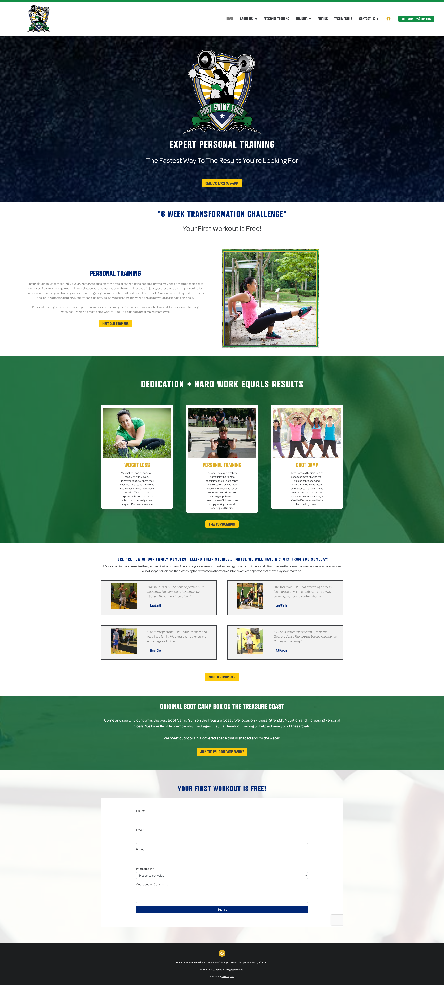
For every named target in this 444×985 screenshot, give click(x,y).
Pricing (323, 18)
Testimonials (343, 18)
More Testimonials (222, 677)
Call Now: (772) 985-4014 (416, 19)
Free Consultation (222, 524)
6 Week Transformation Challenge (211, 962)
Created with (222, 976)
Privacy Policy (251, 962)
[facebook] (388, 18)
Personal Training (276, 18)
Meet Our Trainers (115, 323)
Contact (263, 962)
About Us (248, 18)
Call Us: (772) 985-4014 (222, 183)
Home (229, 18)
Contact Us (368, 18)
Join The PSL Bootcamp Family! (222, 751)
